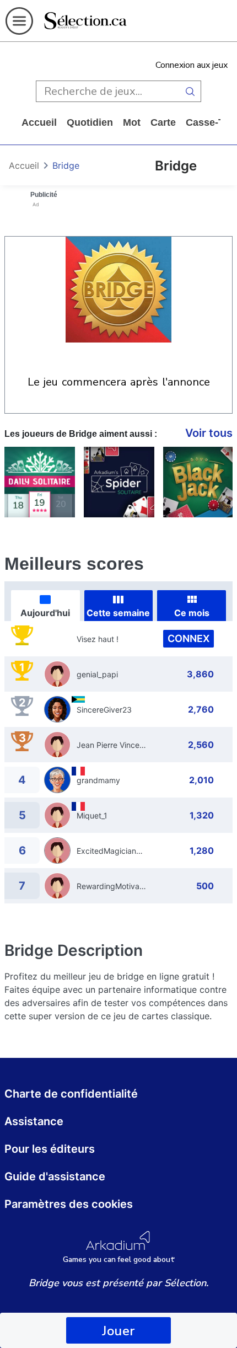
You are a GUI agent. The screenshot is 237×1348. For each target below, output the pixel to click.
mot (132, 122)
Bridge (65, 165)
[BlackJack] (198, 482)
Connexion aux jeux (191, 65)
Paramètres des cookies (68, 1204)
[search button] (190, 91)
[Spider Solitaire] (119, 482)
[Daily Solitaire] (39, 482)
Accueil (39, 122)
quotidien (90, 122)
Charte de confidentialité (71, 1093)
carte (163, 122)
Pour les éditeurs (49, 1149)
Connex (188, 638)
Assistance (33, 1121)
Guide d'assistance (54, 1176)
